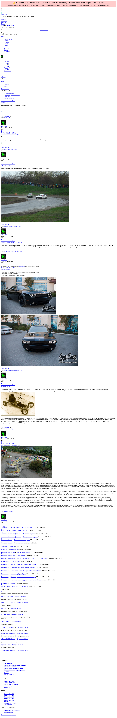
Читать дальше (5, 116)
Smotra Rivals (8, 704)
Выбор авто (4, 527)
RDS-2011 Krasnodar (7, 165)
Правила (6, 671)
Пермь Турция (15, 561)
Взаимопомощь (5, 586)
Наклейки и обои (9, 674)
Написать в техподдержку (8, 715)
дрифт (6, 226)
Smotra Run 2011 (9, 698)
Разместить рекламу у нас (12, 710)
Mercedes (7, 149)
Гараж (6, 63)
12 (1, 442)
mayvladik (3, 614)
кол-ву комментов (9, 98)
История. (12, 428)
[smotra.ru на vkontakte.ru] (1, 9)
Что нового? (8, 663)
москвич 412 (18, 251)
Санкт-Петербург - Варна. (18, 574)
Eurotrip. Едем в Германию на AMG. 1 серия (23, 564)
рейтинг (3, 77)
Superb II (12, 546)
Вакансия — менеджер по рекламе (14, 670)
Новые (6, 86)
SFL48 (9, 627)
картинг (6, 428)
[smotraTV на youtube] (1, 8)
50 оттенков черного (29, 533)
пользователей (44, 30)
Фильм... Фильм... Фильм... (20, 530)
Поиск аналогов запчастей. (20, 586)
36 (1, 239)
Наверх (3, 24)
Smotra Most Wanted (10, 703)
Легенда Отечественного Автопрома (11, 242)
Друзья (6, 68)
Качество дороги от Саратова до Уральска (23, 567)
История (10, 511)
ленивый (3, 596)
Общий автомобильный (8, 552)
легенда (11, 251)
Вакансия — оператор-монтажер (14, 668)
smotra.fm (7, 687)
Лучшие (6, 84)
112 (2, 532)
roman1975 (4, 627)
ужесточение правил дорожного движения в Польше (26, 580)
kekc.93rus (4, 59)
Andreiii (3, 621)
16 (1, 383)
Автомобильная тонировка (22, 540)
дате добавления (9, 93)
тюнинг (6, 251)
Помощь (6, 673)
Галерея (6, 66)
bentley (6, 117)
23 (1, 529)
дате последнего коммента (12, 95)
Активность (7, 71)
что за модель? (21, 555)
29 (1, 584)
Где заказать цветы (19, 543)
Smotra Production (9, 682)
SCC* (9, 602)
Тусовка (6, 48)
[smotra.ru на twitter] (1, 13)
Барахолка (7, 51)
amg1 (2, 608)
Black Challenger (5, 269)
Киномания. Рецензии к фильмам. (11, 533)
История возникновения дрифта (10, 445)
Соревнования (12, 226)
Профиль (6, 61)
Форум (6, 50)
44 (1, 538)
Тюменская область (6, 540)
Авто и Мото (8, 39)
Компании (7, 47)
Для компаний (8, 712)
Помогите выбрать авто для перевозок (21, 527)
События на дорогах (10, 685)
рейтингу (7, 96)
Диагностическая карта (23, 552)
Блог (5, 65)
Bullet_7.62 (4, 602)
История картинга (6, 386)
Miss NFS (7, 701)
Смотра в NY (14, 549)
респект (3, 81)
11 (1, 550)
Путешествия (4, 561)
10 (1, 554)
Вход (2, 25)
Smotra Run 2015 (9, 681)
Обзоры (6, 42)
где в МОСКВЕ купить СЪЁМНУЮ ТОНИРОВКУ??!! (33, 558)
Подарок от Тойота (20, 596)
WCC (10, 117)
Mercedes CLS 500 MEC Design (10, 134)
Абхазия (13, 583)
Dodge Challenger (14, 370)
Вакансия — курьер (10, 666)
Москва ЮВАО (5, 530)
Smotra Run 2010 (9, 700)
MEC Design (13, 149)
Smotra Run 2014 (9, 694)
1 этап (19, 226)
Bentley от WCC (5, 102)
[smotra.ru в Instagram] (4, 14)
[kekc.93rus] (2, 57)
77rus (7, 596)
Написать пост (5, 89)
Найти (2, 36)
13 (1, 131)
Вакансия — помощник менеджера (15, 665)
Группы (6, 69)
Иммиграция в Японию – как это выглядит (23, 577)
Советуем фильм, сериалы (30, 537)
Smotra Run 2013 (9, 695)
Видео (6, 43)
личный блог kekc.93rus (8, 101)
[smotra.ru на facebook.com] (1, 11)
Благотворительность (11, 684)
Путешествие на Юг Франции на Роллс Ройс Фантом (26, 570)
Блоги (6, 40)
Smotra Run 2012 (9, 697)
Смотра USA (4, 549)
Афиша (6, 45)
